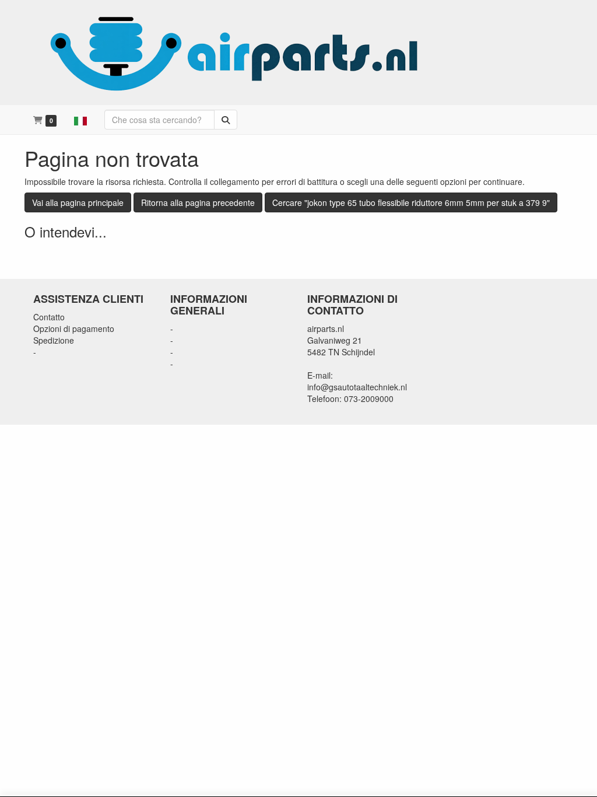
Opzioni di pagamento (73, 328)
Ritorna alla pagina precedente (198, 202)
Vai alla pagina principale (78, 202)
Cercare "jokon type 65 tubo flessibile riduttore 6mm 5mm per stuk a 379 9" (411, 202)
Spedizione (53, 340)
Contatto (49, 317)
